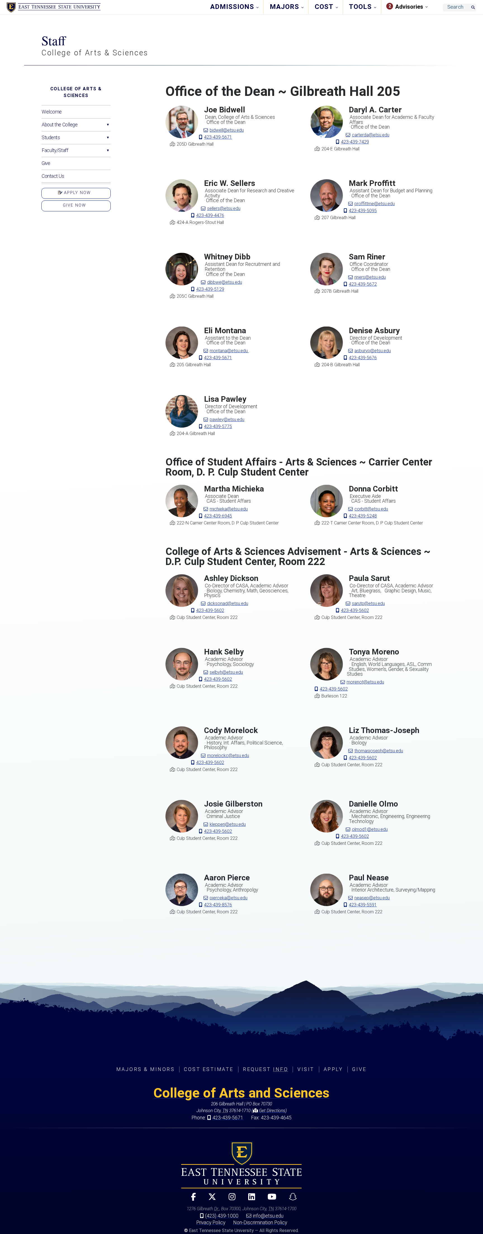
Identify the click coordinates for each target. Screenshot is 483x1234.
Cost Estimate (209, 1069)
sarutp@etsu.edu (368, 603)
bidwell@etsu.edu (227, 130)
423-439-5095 (363, 210)
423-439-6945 (218, 516)
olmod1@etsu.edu (370, 829)
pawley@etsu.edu (227, 419)
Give (46, 163)
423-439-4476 (210, 215)
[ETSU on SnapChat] (290, 1199)
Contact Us (53, 176)
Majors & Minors (145, 1069)
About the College (60, 124)
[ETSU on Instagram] (230, 1199)
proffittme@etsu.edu (374, 203)
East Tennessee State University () (54, 7)
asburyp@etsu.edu (372, 350)
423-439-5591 (363, 904)
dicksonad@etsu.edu (227, 603)
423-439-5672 (363, 284)
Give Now (74, 205)
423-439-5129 (210, 289)
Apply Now (76, 192)
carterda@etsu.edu (370, 135)
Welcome (52, 112)
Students (51, 137)
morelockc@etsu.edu (228, 755)
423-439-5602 (210, 610)
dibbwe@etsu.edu (224, 282)
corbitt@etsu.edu (371, 509)
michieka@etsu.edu (229, 509)
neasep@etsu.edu (372, 897)
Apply (333, 1069)
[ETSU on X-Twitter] (210, 1199)
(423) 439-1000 (221, 1216)
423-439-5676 (363, 357)
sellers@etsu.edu (223, 208)
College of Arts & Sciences (76, 92)
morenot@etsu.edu (365, 682)
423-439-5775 (218, 426)
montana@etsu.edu (229, 350)
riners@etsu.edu (370, 277)
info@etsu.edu (268, 1216)
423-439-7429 (355, 142)
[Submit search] (473, 8)
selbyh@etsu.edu (226, 672)
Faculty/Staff (55, 150)
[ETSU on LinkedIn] (249, 1199)
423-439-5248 (363, 516)
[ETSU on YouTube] (270, 1199)
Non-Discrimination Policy (260, 1222)
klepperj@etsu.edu (228, 824)
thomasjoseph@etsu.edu (378, 750)
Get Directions (271, 1110)
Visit (305, 1069)
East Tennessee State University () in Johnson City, (241, 1164)
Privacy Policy (210, 1222)
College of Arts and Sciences (241, 1093)
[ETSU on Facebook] (191, 1199)
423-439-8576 (218, 904)
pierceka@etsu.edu (228, 897)
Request (265, 1069)
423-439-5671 (218, 137)
